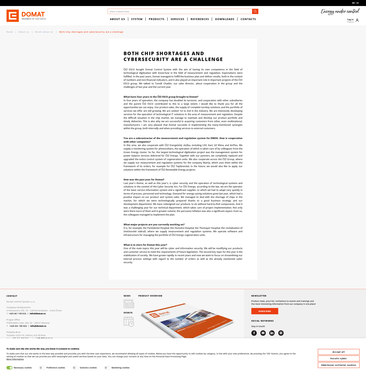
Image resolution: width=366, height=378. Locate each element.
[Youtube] (263, 333)
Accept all (339, 352)
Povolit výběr (338, 358)
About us (117, 19)
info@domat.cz (38, 326)
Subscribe (264, 311)
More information (15, 359)
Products (157, 19)
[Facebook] (254, 333)
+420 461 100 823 (17, 313)
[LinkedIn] (272, 333)
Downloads (224, 19)
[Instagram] (281, 333)
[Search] (255, 11)
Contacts (248, 19)
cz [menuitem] (357, 3)
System (137, 19)
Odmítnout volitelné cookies (338, 365)
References (200, 19)
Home (9, 31)
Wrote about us (44, 31)
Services (177, 19)
